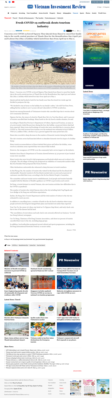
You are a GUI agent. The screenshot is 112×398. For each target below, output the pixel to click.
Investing (22, 13)
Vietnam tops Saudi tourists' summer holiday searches (20, 352)
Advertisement (84, 2)
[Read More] (77, 371)
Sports (82, 13)
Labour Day (32, 245)
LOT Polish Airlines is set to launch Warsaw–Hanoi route (21, 350)
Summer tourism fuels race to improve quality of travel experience (24, 362)
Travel (15, 18)
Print (80, 31)
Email (75, 31)
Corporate (14, 13)
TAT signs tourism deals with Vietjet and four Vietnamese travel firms (25, 366)
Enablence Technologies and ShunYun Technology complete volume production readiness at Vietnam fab (96, 135)
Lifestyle (60, 18)
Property (52, 13)
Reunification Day (23, 245)
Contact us (15, 391)
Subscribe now (97, 2)
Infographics (67, 13)
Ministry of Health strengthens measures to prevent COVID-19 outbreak (15, 270)
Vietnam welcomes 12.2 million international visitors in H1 (22, 360)
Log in (106, 2)
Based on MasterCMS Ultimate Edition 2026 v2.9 (16, 394)
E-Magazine (106, 7)
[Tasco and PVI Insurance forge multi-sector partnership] (96, 148)
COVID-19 (14, 245)
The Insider (39, 18)
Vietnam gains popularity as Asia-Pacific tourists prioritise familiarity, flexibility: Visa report (31, 364)
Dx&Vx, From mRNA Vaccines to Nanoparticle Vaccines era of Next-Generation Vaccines (68, 270)
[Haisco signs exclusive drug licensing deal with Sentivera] (96, 170)
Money (59, 13)
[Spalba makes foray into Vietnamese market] (43, 309)
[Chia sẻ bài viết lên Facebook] (64, 31)
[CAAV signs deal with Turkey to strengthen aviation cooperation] (69, 309)
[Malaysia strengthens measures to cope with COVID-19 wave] (69, 282)
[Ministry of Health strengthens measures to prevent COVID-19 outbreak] (16, 260)
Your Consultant (32, 13)
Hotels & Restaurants (26, 18)
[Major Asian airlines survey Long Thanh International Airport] (16, 329)
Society (94, 13)
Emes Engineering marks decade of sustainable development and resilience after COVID (16, 293)
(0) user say (33, 31)
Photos (88, 13)
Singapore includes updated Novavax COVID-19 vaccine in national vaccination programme (42, 293)
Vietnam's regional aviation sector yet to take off (19, 368)
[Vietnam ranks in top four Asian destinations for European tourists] (43, 329)
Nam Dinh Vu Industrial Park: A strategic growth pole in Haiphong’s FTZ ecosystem (96, 112)
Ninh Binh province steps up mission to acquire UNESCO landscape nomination (27, 354)
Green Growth (43, 13)
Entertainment (50, 18)
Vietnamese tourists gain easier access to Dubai (18, 356)
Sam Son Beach (41, 245)
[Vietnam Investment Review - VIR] (57, 11)
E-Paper (99, 7)
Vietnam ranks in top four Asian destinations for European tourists (42, 340)
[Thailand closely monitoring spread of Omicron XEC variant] (43, 260)
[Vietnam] (69, 329)
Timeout (75, 13)
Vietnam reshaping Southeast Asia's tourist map (19, 358)
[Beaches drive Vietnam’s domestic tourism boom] (16, 309)
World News (102, 13)
